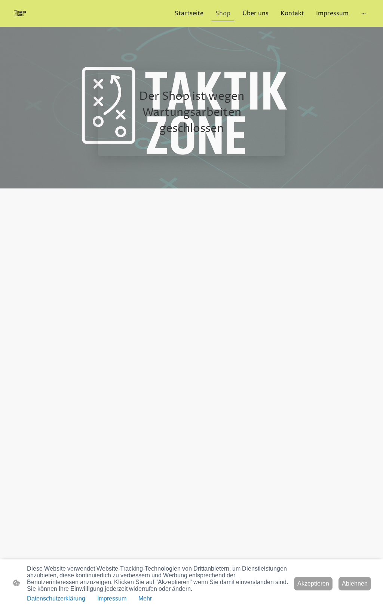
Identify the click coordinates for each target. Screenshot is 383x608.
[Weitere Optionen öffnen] (363, 13)
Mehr (145, 598)
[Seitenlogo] (20, 13)
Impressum (111, 598)
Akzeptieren (313, 583)
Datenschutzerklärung (56, 598)
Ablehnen (355, 583)
